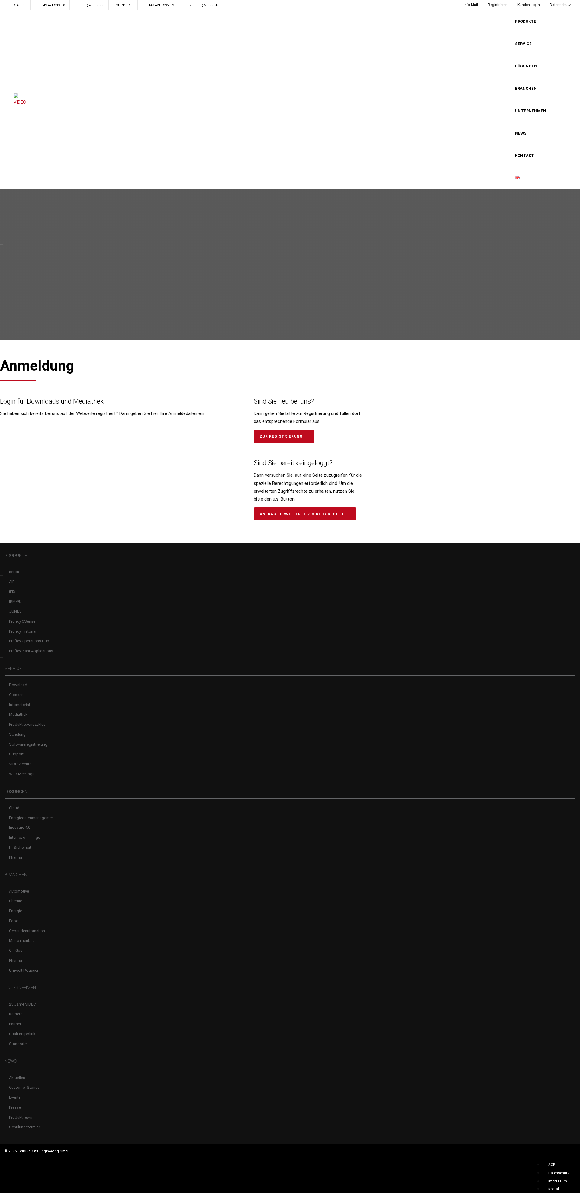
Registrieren (497, 5)
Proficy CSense (22, 621)
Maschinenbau (22, 940)
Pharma (15, 857)
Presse (15, 1107)
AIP (11, 581)
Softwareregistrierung (28, 744)
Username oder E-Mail (26, 430)
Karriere (15, 1014)
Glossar (16, 694)
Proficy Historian (23, 631)
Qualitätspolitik (22, 1034)
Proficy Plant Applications (31, 651)
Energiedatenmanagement (32, 817)
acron (14, 571)
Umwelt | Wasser (23, 970)
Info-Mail (471, 5)
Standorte (18, 1044)
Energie (15, 911)
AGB (552, 1165)
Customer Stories (24, 1087)
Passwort (12, 455)
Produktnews (20, 1117)
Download (18, 684)
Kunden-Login (528, 5)
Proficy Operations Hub (29, 641)
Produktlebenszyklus (27, 724)
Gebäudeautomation (27, 931)
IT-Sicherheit (20, 847)
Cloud (14, 808)
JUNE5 (15, 611)
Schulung (17, 734)
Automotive (19, 891)
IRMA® (15, 601)
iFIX (12, 591)
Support (16, 754)
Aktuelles (17, 1077)
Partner (15, 1024)
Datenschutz (560, 5)
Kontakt (554, 1189)
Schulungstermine (25, 1127)
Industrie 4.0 (19, 827)
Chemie (15, 901)
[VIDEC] (21, 99)
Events (15, 1097)
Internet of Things (24, 837)
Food (13, 921)
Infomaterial (19, 704)
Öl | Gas (15, 950)
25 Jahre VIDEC (22, 1004)
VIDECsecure (20, 764)
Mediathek (18, 714)
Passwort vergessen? (118, 512)
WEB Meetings (21, 774)
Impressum (557, 1181)
